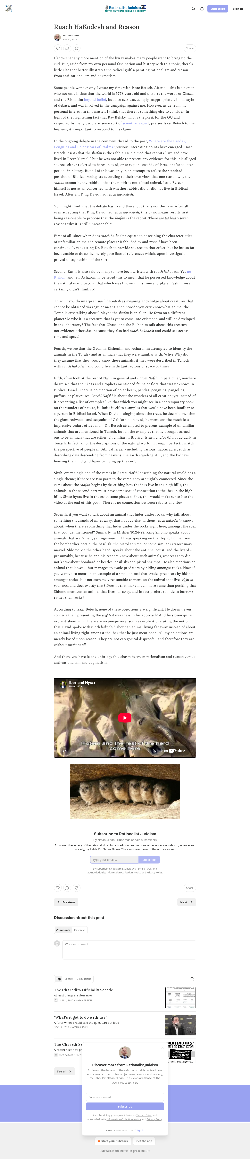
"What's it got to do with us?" (80, 1017)
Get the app (144, 1141)
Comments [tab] (63, 930)
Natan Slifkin (71, 35)
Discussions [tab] (84, 979)
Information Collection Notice (124, 1119)
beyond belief (95, 100)
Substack (106, 1151)
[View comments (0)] (67, 48)
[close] (162, 1048)
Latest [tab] (69, 979)
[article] (125, 998)
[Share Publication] (202, 8)
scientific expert (136, 123)
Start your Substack (114, 1141)
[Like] (58, 48)
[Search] (193, 8)
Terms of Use (143, 1115)
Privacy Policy (154, 1119)
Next (184, 902)
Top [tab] (58, 979)
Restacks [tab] (79, 930)
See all (62, 1071)
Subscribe (218, 9)
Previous (68, 902)
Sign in (238, 9)
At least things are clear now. (73, 995)
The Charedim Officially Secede (83, 990)
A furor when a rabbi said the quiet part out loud (86, 1023)
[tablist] (71, 930)
